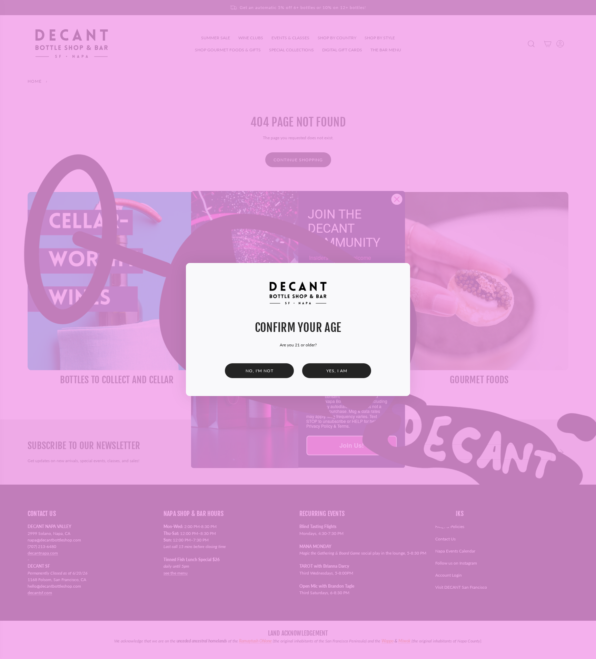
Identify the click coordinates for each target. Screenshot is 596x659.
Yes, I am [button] (336, 370)
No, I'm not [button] (260, 370)
